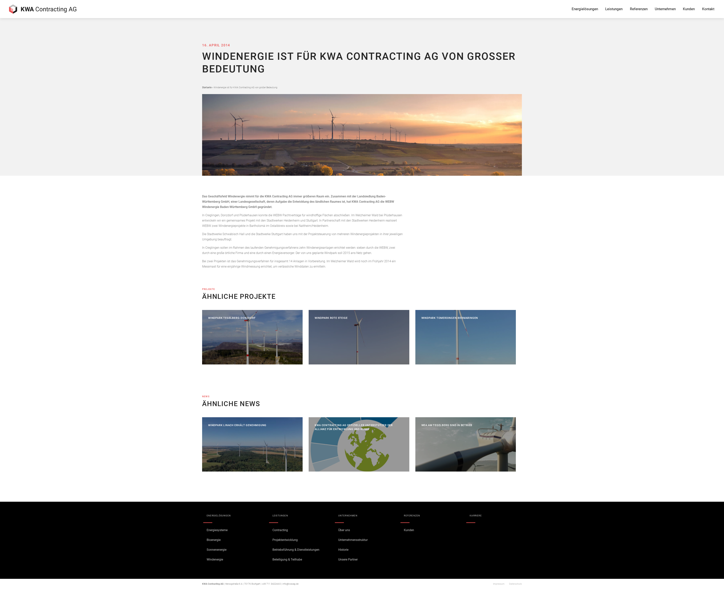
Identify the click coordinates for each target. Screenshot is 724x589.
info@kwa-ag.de (290, 584)
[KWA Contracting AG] (42, 9)
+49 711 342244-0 (271, 584)
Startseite (207, 87)
